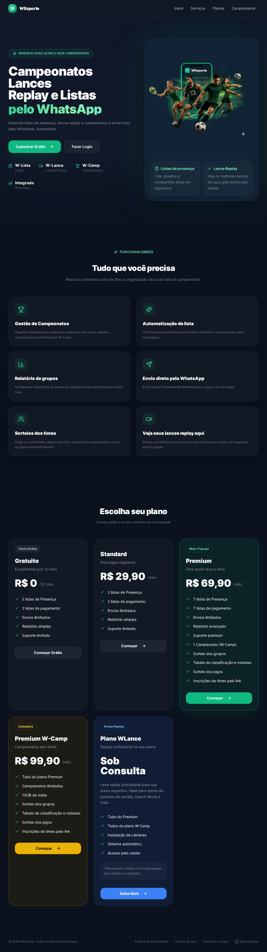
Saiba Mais (129, 893)
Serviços (198, 8)
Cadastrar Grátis (30, 146)
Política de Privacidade (151, 941)
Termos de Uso (185, 941)
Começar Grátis (48, 652)
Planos (218, 8)
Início (178, 8)
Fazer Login (82, 146)
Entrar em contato (215, 941)
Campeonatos (244, 8)
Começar (129, 646)
